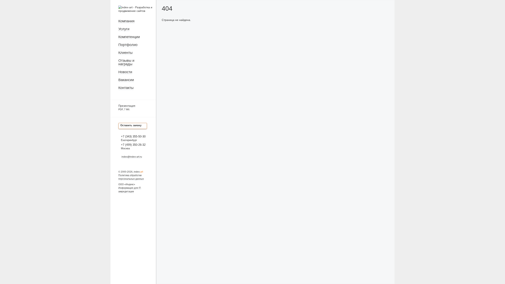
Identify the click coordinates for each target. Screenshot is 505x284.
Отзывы (124, 61)
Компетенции (129, 37)
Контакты (126, 88)
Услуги (123, 29)
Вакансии (126, 80)
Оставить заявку (130, 125)
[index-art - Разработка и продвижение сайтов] (137, 10)
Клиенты (125, 53)
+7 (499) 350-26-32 (133, 144)
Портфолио (127, 45)
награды (125, 64)
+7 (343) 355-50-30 (133, 136)
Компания (126, 21)
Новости (125, 72)
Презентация (126, 105)
